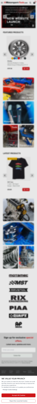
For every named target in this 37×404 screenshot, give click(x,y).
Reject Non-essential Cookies (18, 401)
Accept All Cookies (18, 395)
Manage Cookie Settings (10, 389)
